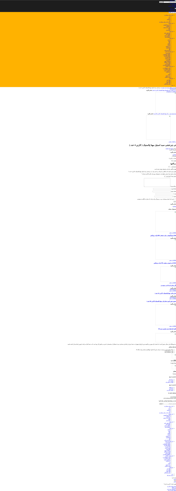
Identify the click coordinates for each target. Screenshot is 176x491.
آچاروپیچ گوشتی (166, 24)
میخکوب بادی (167, 35)
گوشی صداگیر (167, 62)
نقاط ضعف (173, 191)
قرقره (169, 45)
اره (169, 20)
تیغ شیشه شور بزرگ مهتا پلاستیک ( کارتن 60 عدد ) (164, 113)
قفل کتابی (168, 82)
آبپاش (169, 74)
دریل (169, 18)
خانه (175, 87)
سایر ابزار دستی (166, 27)
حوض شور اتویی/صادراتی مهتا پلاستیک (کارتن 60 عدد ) (161, 301)
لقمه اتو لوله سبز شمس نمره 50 (167, 329)
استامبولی (168, 47)
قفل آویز (168, 80)
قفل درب (168, 81)
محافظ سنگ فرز (166, 65)
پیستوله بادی (167, 37)
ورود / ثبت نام (170, 475)
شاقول (168, 43)
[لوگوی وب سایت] (173, 0)
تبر (169, 73)
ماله (169, 42)
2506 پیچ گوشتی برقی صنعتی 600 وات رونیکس (163, 235)
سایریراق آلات (167, 84)
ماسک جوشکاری (166, 54)
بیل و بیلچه (168, 75)
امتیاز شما (173, 176)
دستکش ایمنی (167, 61)
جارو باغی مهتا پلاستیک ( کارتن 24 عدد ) (165, 293)
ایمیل (174, 196)
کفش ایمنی (167, 63)
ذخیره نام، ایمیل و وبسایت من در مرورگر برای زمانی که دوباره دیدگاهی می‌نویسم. (155, 199)
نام (175, 194)
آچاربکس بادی (167, 33)
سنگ (169, 28)
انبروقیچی (168, 26)
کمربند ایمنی (167, 58)
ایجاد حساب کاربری (171, 486)
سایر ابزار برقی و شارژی (164, 22)
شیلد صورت (167, 57)
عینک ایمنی (167, 53)
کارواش (168, 19)
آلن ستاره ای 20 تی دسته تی (168, 285)
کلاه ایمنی (168, 59)
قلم (169, 49)
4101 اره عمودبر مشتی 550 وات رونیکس (165, 263)
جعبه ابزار (168, 30)
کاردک (169, 39)
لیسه (169, 41)
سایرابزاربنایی (167, 50)
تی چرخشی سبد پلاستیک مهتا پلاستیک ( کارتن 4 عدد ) (164, 90)
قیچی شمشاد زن (166, 68)
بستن (175, 479)
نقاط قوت (173, 188)
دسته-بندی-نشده (165, 87)
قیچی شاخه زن (167, 69)
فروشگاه (171, 87)
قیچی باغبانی (167, 77)
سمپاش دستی (167, 70)
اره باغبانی (168, 71)
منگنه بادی (168, 34)
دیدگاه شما (173, 186)
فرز (169, 16)
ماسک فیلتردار (167, 55)
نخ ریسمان (168, 46)
